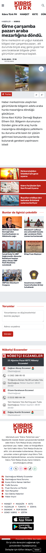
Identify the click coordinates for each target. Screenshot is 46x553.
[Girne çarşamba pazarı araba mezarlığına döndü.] (23, 77)
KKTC (35, 14)
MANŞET (24, 14)
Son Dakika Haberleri (14, 494)
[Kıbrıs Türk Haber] (23, 5)
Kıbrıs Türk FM (9, 14)
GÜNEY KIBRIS (10, 512)
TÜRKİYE (22, 507)
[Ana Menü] (3, 5)
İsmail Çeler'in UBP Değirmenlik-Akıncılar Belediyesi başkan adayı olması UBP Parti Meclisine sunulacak (11, 259)
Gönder (7, 334)
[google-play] (23, 527)
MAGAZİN (20, 504)
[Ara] (43, 5)
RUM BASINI (21, 509)
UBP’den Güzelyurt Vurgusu (10, 284)
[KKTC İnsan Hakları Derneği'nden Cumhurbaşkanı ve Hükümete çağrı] (12, 222)
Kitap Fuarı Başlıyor (33, 254)
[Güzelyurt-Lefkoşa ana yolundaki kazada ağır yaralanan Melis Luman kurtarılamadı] (34, 222)
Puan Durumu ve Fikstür (16, 488)
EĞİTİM (24, 512)
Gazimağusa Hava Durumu (17, 479)
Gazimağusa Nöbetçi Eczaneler (19, 476)
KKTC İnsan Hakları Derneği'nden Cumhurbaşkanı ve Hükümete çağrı (10, 233)
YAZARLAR (9, 507)
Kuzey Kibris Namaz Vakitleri (18, 482)
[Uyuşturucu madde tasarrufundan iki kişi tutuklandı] (34, 275)
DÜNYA (33, 507)
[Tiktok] (30, 469)
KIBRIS (17, 21)
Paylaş (8, 94)
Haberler (6, 21)
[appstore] (23, 519)
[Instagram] (21, 469)
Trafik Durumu (11, 485)
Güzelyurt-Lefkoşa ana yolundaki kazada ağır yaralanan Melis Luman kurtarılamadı (33, 233)
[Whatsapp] (35, 469)
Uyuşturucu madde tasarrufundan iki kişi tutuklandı (33, 285)
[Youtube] (25, 469)
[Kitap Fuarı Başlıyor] (34, 246)
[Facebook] (11, 469)
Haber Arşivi (10, 496)
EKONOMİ (8, 509)
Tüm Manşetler (11, 491)
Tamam (36, 550)
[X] (16, 469)
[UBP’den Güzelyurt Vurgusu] (12, 275)
